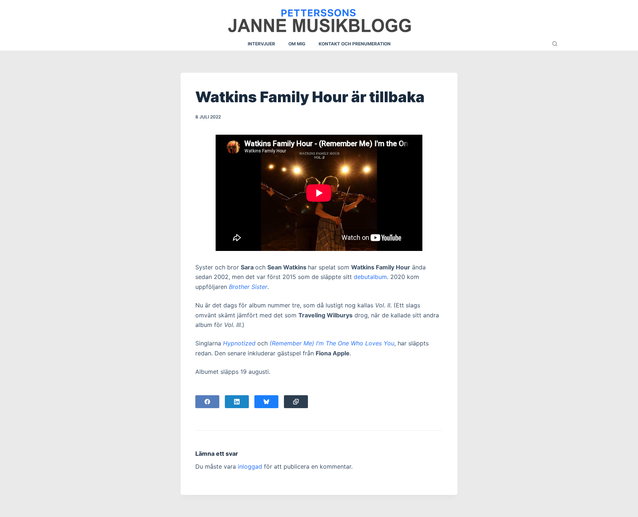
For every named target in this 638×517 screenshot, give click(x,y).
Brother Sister (248, 286)
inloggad (250, 466)
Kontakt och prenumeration (355, 43)
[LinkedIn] (237, 401)
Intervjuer (261, 43)
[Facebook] (207, 401)
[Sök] (554, 43)
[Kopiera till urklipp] (296, 401)
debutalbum (370, 276)
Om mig (296, 43)
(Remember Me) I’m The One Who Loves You (332, 343)
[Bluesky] (266, 401)
